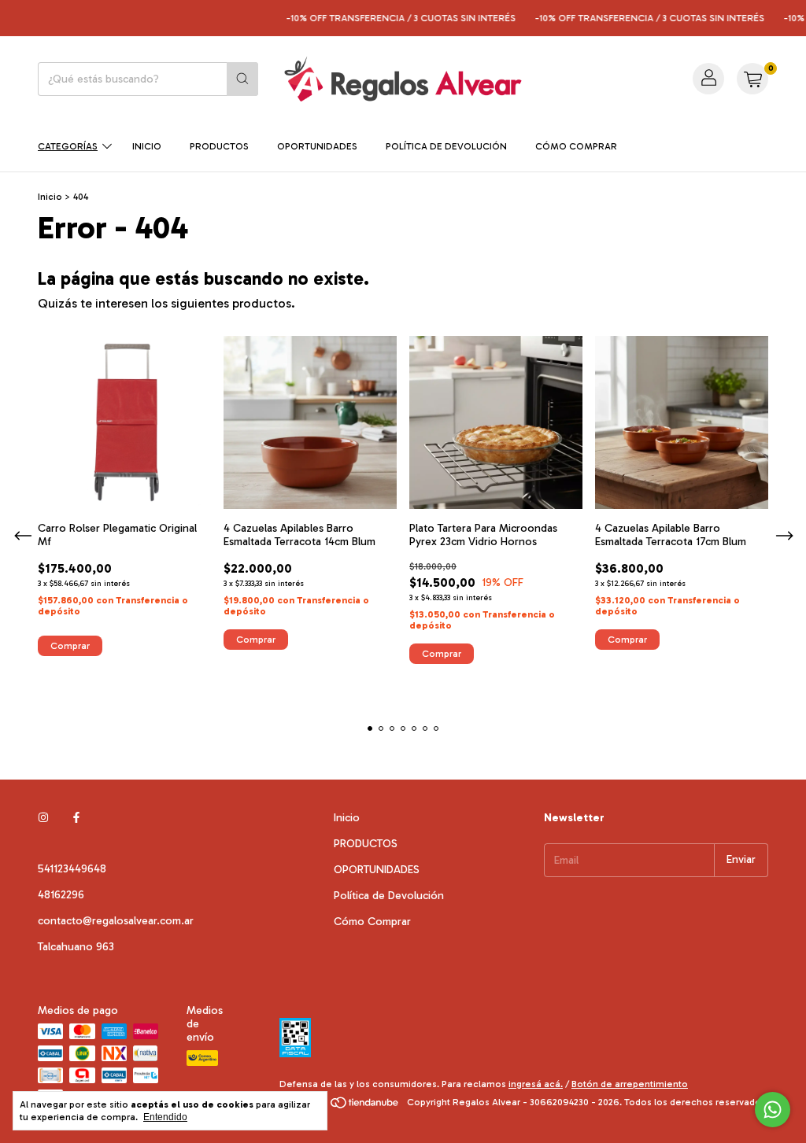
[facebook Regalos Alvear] (76, 817)
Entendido (165, 1117)
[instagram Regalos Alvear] (43, 817)
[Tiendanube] (340, 1106)
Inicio (146, 146)
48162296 (61, 894)
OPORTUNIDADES (317, 146)
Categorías (68, 146)
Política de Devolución (446, 146)
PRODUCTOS (219, 146)
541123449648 (72, 869)
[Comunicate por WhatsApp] (772, 1109)
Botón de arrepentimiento (629, 1084)
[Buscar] (242, 79)
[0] (752, 78)
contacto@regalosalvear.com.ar (116, 920)
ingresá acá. (535, 1084)
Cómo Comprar (576, 146)
